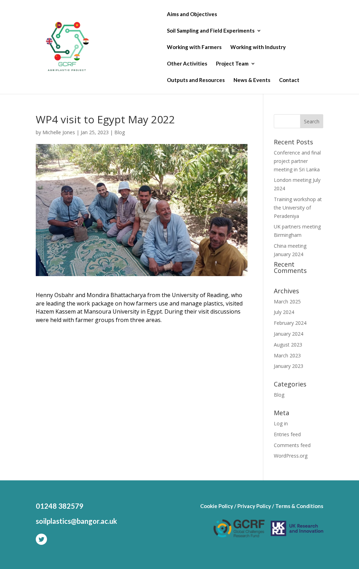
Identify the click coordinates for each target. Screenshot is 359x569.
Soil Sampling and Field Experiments (211, 31)
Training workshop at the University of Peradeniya (298, 207)
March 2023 (287, 355)
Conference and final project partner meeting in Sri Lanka (297, 161)
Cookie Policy (216, 506)
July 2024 (284, 312)
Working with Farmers (194, 47)
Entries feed (287, 434)
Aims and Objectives (192, 14)
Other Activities (187, 64)
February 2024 (290, 323)
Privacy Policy (254, 506)
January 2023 (288, 366)
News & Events (251, 80)
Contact (289, 80)
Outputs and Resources (196, 80)
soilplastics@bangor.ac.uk (76, 521)
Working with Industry (258, 47)
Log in (281, 423)
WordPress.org (290, 455)
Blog (119, 132)
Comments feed (292, 445)
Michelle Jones (58, 132)
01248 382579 (59, 506)
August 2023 (288, 344)
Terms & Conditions (299, 506)
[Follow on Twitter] (41, 539)
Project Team (232, 64)
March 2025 (287, 301)
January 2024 (288, 333)
